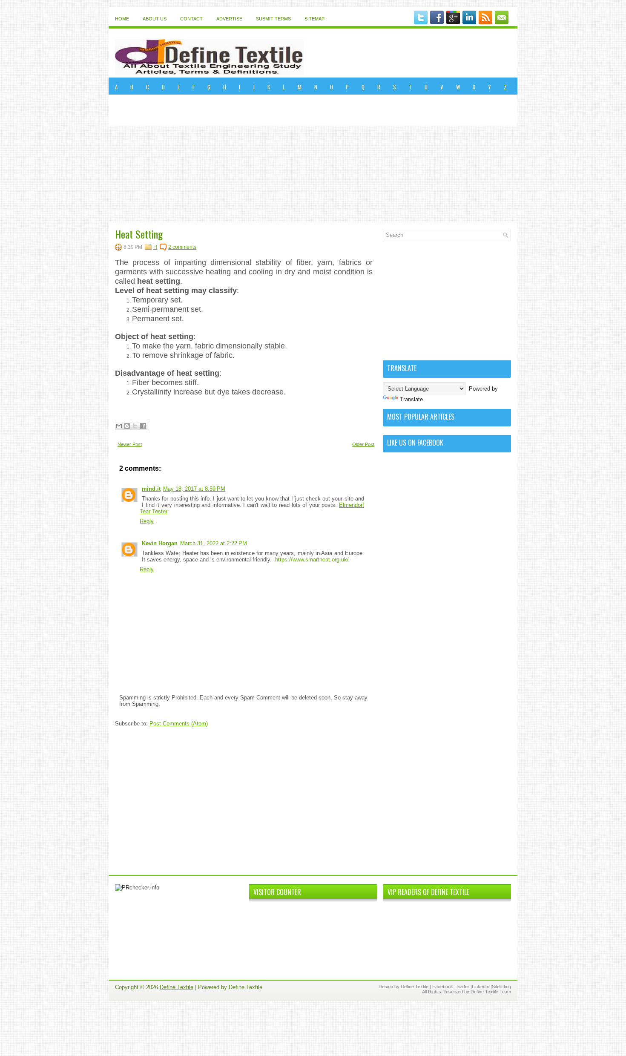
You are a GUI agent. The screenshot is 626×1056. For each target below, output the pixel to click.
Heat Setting (139, 234)
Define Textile (176, 987)
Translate (411, 399)
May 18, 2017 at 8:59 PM (194, 489)
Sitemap (314, 18)
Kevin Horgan (160, 543)
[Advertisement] (313, 158)
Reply (147, 521)
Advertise (229, 18)
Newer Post (130, 444)
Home (122, 18)
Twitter (462, 986)
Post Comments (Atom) (178, 723)
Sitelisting (501, 986)
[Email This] (119, 426)
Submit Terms (273, 18)
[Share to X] (135, 426)
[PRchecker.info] (137, 887)
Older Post (363, 444)
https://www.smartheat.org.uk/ (312, 559)
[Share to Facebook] (143, 426)
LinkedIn (480, 986)
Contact (191, 18)
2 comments (182, 247)
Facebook (442, 986)
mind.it (151, 489)
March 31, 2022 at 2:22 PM (213, 543)
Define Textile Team (491, 991)
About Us (155, 18)
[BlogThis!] (127, 426)
